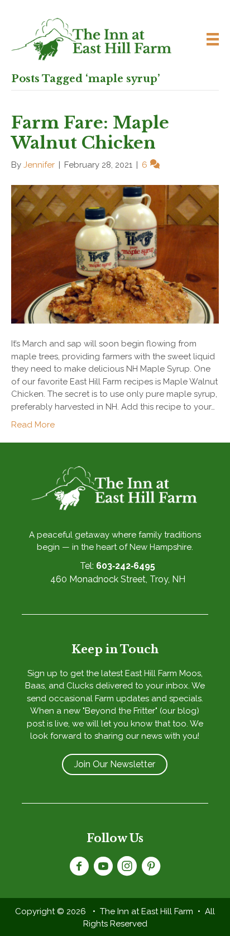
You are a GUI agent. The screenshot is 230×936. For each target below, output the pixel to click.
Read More (33, 425)
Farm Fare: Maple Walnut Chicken (90, 132)
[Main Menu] (208, 39)
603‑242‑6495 (125, 565)
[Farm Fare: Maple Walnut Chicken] (115, 254)
